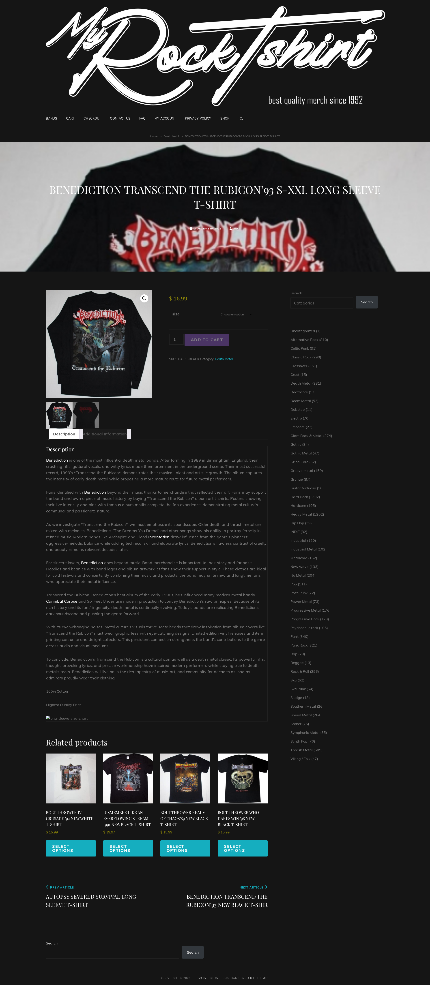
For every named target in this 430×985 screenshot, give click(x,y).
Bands (51, 118)
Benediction (57, 460)
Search (296, 293)
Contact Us (120, 118)
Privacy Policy (198, 118)
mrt (237, 228)
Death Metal (171, 136)
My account (165, 118)
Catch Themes (257, 978)
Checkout (92, 118)
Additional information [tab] (105, 434)
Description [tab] (64, 434)
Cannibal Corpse (61, 601)
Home (154, 136)
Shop (225, 118)
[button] (144, 298)
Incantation (159, 537)
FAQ (142, 118)
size (176, 314)
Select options (62, 848)
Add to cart (207, 339)
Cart (70, 118)
